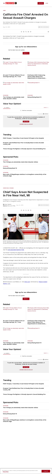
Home (4, 10)
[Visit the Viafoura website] (45, 113)
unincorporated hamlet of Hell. (16, 249)
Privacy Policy (5, 471)
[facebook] (21, 31)
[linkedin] (23, 31)
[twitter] (26, 31)
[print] (48, 31)
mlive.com (27, 281)
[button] (4, 3)
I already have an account (26, 124)
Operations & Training (8, 188)
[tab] (6, 108)
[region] (26, 110)
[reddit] (28, 31)
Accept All (46, 471)
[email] (30, 31)
